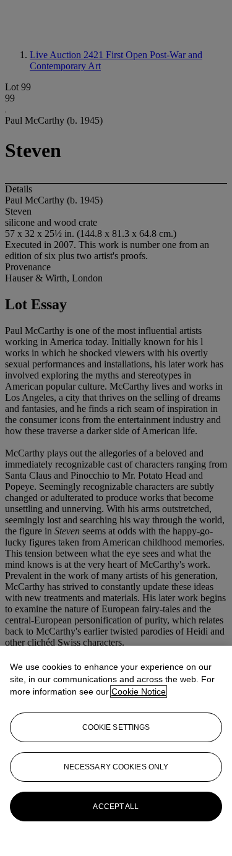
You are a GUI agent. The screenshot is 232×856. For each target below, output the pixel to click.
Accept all (116, 806)
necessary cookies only (116, 767)
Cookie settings (116, 727)
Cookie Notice (138, 691)
